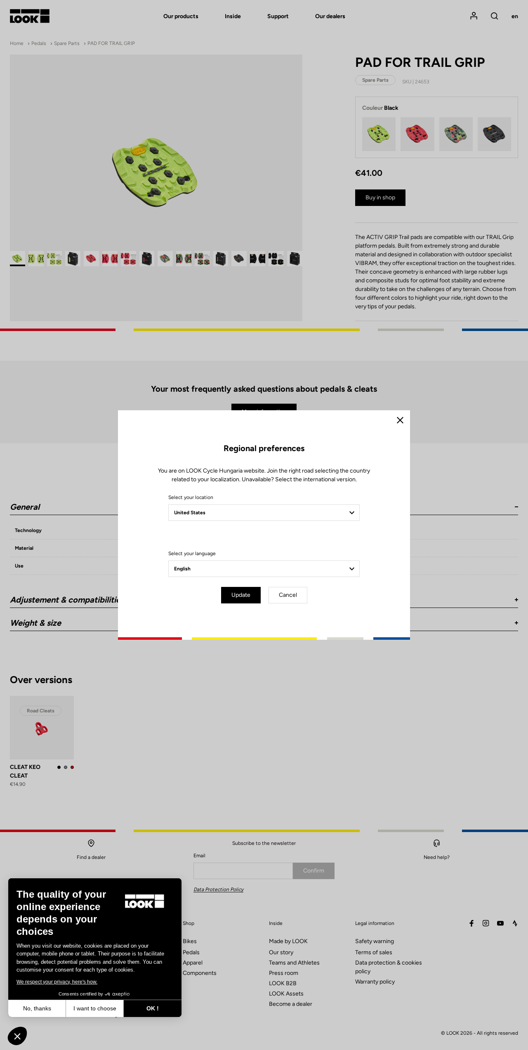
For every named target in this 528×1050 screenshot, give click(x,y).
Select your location (190, 497)
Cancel (288, 594)
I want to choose (94, 1008)
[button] (17, 1036)
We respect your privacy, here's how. (56, 982)
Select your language (192, 553)
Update (240, 594)
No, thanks (37, 1008)
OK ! (152, 1008)
